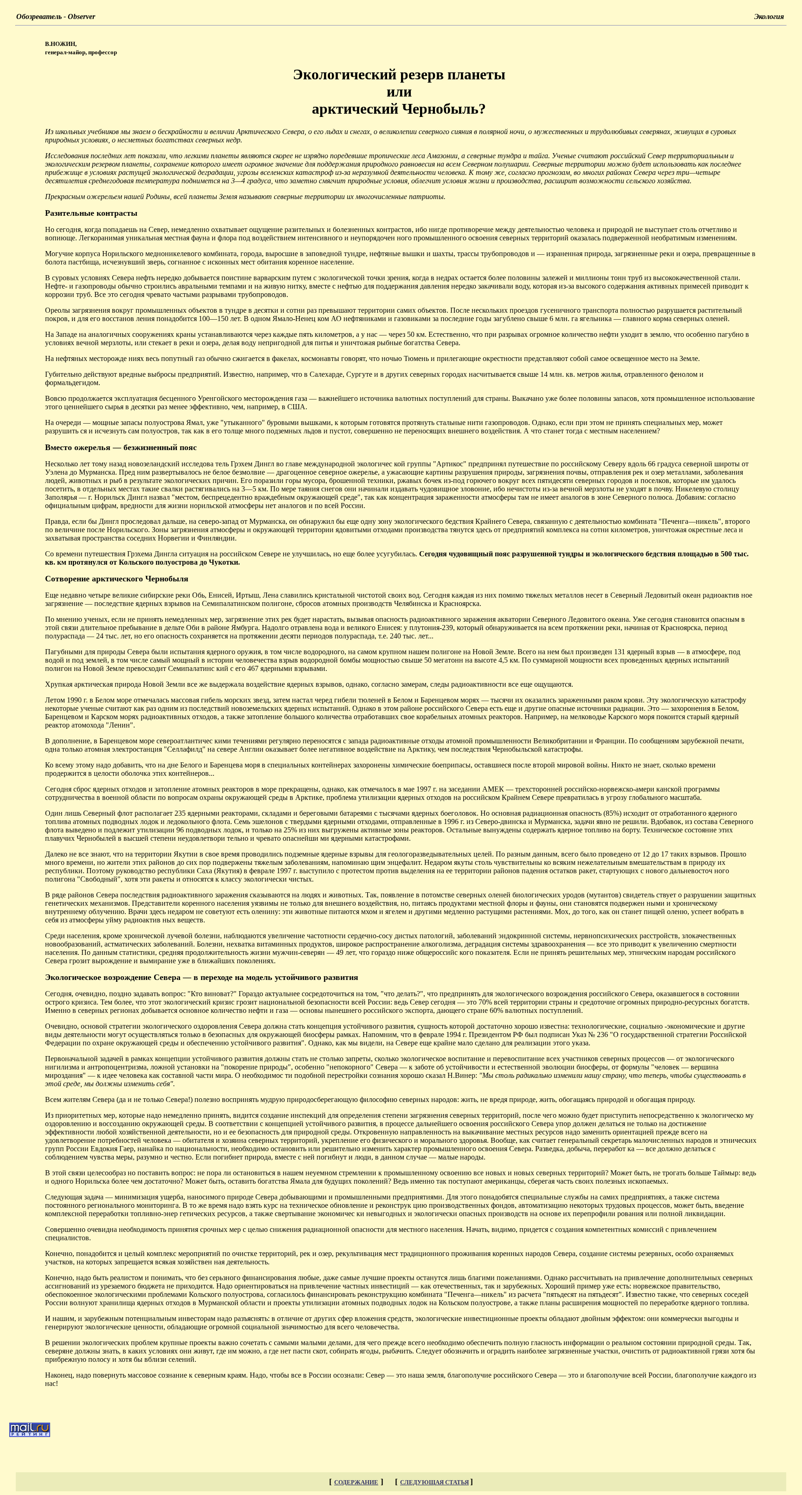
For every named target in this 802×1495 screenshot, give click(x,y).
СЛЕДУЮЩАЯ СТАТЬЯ (434, 1482)
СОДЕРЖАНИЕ (356, 1482)
